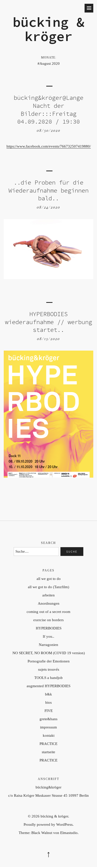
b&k (48, 694)
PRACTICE (48, 744)
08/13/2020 (48, 338)
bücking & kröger (48, 29)
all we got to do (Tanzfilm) (48, 587)
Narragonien (48, 645)
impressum (48, 727)
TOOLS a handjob (48, 678)
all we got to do (49, 579)
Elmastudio (69, 833)
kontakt (48, 735)
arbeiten (48, 595)
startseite (48, 752)
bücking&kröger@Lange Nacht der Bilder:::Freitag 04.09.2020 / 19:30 (48, 109)
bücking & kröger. (55, 816)
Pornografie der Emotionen (49, 661)
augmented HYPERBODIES (48, 686)
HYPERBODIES (48, 628)
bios (48, 702)
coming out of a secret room (48, 612)
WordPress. (65, 824)
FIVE (49, 711)
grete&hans (48, 719)
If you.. (48, 636)
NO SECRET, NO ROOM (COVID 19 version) (48, 653)
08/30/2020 (48, 130)
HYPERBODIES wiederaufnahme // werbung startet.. (48, 322)
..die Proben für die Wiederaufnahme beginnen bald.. (48, 190)
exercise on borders (48, 620)
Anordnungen (48, 603)
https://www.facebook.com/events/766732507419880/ (48, 146)
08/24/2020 (48, 207)
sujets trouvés (48, 669)
